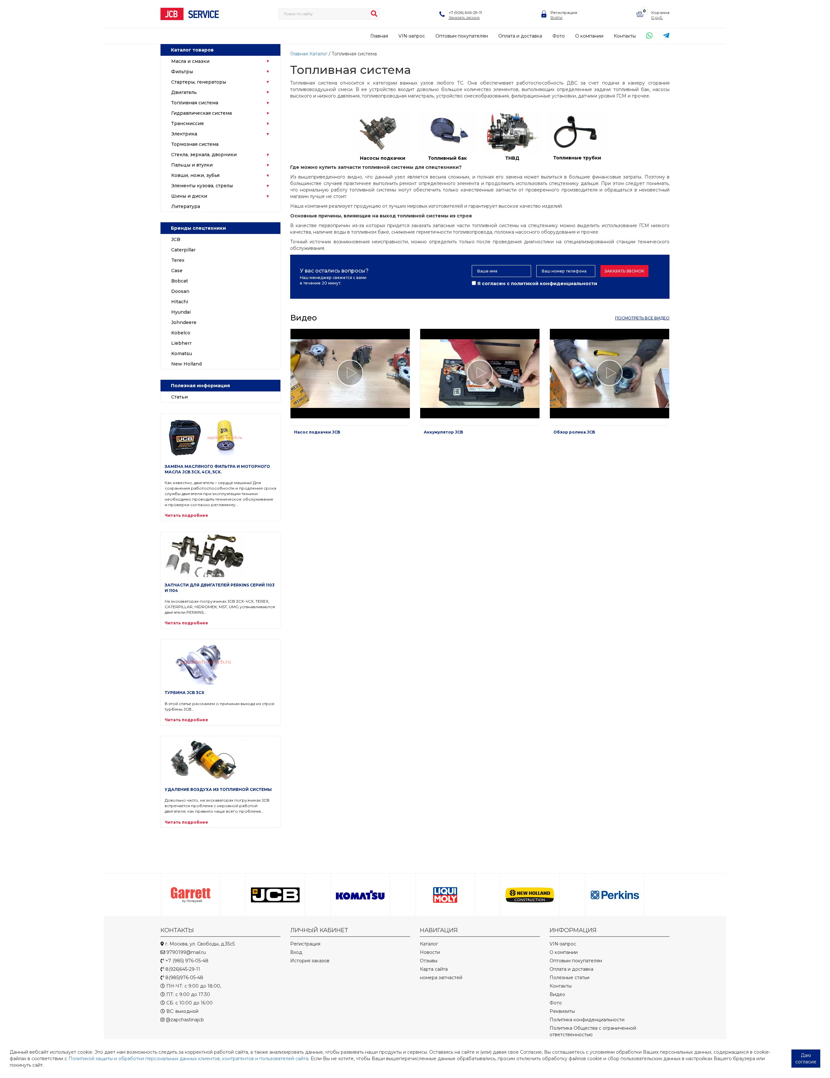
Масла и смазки (190, 61)
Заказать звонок (624, 271)
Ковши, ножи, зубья (195, 175)
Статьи (179, 397)
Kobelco (180, 333)
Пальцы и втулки (192, 165)
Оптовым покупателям (461, 36)
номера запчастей (441, 977)
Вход (296, 952)
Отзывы (428, 961)
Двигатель (184, 92)
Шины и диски (189, 196)
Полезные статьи (569, 977)
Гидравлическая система (201, 113)
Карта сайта (434, 969)
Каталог (318, 54)
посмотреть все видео (642, 318)
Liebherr (181, 343)
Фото (558, 36)
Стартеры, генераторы (198, 82)
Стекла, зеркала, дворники (204, 154)
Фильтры (182, 72)
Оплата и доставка (520, 36)
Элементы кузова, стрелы (202, 186)
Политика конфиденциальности (587, 1020)
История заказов (309, 961)
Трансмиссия (187, 123)
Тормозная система (195, 144)
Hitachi (179, 302)
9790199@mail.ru (185, 952)
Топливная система (194, 103)
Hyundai (181, 312)
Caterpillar (183, 250)
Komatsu (181, 353)
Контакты (625, 36)
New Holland (186, 364)
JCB (175, 239)
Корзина (660, 12)
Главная (379, 36)
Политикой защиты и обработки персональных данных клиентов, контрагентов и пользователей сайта (188, 1058)
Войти (557, 17)
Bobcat (179, 281)
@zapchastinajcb (184, 1020)
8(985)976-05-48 (183, 977)
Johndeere (183, 322)
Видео (557, 994)
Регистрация (564, 12)
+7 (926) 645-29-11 (465, 12)
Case (177, 270)
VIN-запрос (411, 36)
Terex (177, 260)
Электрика (184, 134)
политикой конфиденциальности (554, 283)
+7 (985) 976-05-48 (186, 961)
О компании (589, 36)
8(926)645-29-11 (182, 969)
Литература (185, 206)
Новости (430, 952)
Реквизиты (562, 1011)
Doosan (180, 291)
